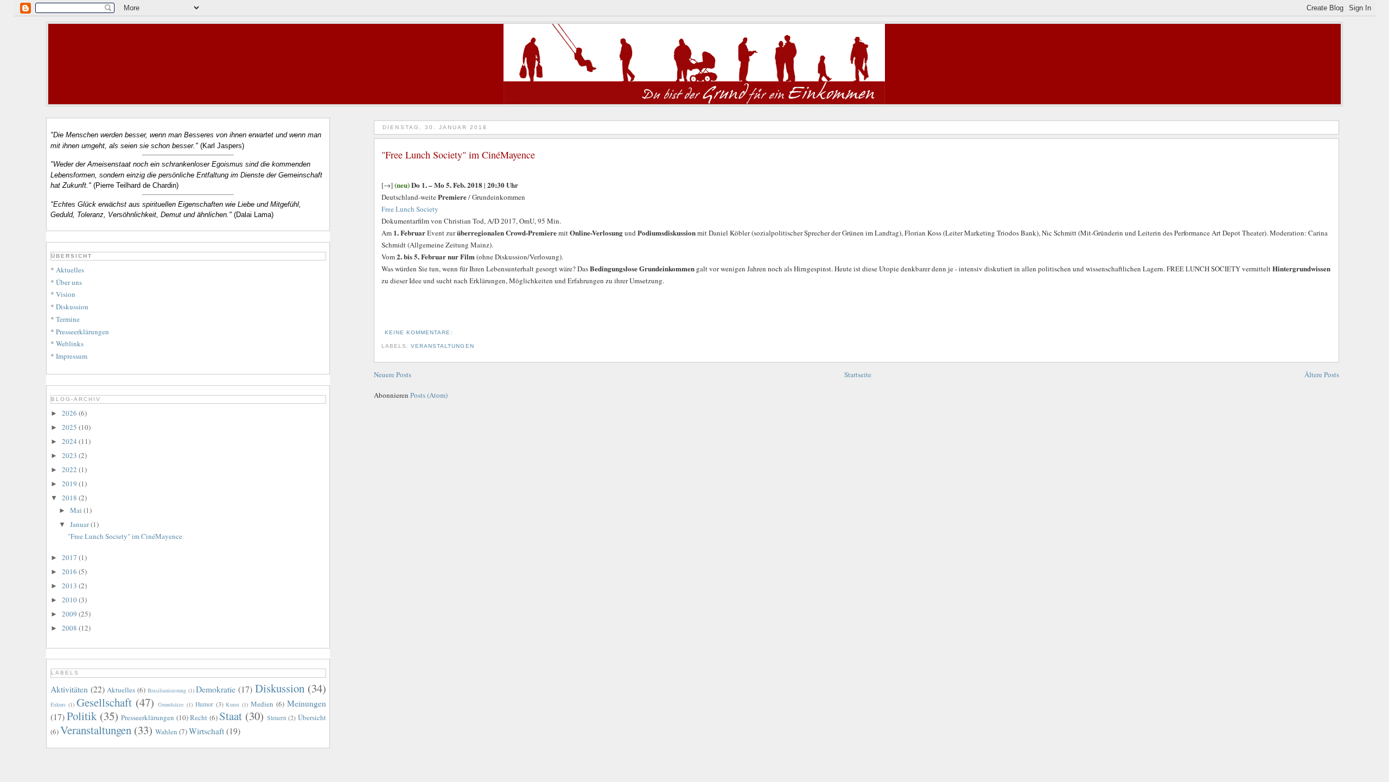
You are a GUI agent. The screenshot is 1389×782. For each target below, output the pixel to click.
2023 (70, 455)
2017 (70, 557)
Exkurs (58, 704)
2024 (70, 441)
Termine (68, 319)
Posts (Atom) (429, 395)
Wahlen (166, 731)
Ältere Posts (1321, 374)
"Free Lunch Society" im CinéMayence (458, 154)
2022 (70, 469)
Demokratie (215, 689)
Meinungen (306, 703)
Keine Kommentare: (420, 332)
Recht (198, 717)
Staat (230, 715)
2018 (70, 498)
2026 (70, 413)
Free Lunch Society (409, 209)
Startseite (857, 374)
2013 (70, 585)
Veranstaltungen (442, 346)
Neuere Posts (392, 374)
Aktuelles (70, 270)
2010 (70, 600)
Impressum (71, 356)
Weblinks (70, 343)
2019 (70, 483)
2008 (70, 628)
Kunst (232, 704)
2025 (70, 427)
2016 (70, 571)
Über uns (69, 282)
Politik (82, 715)
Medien (262, 704)
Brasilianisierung (167, 690)
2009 (70, 614)
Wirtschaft (206, 731)
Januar (80, 524)
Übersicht (312, 717)
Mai (77, 510)
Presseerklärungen (82, 331)
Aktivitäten (69, 689)
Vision (65, 294)
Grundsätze (171, 704)
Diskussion (72, 306)
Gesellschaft (104, 702)
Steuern (276, 718)
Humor (204, 704)
